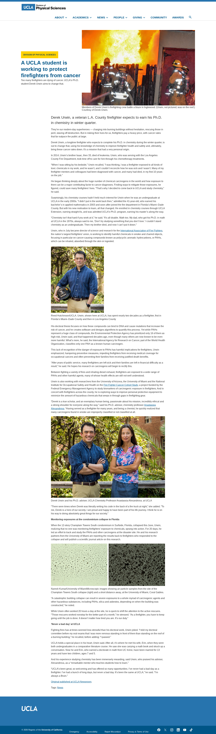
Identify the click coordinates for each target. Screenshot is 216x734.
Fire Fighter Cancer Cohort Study (121, 385)
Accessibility (92, 732)
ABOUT (59, 17)
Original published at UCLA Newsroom (71, 681)
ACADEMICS (81, 17)
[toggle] (67, 17)
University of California (51, 730)
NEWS (101, 17)
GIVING (137, 17)
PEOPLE (119, 17)
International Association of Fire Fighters (141, 230)
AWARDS (178, 17)
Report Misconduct (113, 732)
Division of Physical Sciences (39, 55)
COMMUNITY (159, 17)
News (60, 687)
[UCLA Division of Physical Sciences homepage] (44, 7)
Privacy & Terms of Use (138, 732)
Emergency (74, 732)
